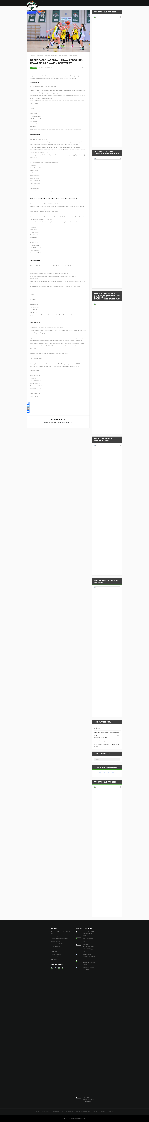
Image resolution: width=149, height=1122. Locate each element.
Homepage (32, 55)
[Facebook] (58, 403)
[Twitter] (58, 406)
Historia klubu (58, 1112)
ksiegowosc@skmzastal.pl (57, 956)
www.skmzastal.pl (55, 959)
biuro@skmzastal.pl (56, 954)
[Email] (58, 408)
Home (37, 1112)
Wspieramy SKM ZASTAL (83, 1112)
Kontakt (110, 1112)
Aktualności (40, 55)
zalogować (53, 422)
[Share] (58, 411)
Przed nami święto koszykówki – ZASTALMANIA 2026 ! (105, 741)
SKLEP (103, 1112)
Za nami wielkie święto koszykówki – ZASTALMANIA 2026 (106, 732)
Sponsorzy (69, 1112)
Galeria (95, 1112)
